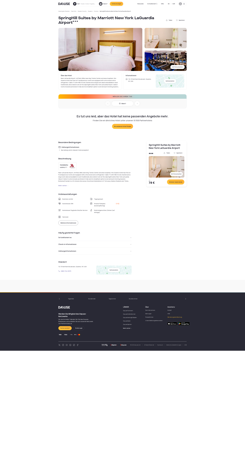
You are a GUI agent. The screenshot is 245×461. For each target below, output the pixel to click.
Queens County (82, 11)
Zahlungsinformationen (67, 251)
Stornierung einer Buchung (174, 317)
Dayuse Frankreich (128, 310)
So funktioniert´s (152, 4)
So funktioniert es (65, 237)
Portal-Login (78, 328)
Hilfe (162, 4)
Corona (96, 11)
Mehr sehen (62, 185)
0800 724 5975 (66, 271)
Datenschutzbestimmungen (173, 345)
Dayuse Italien (127, 321)
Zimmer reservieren (175, 182)
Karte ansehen (170, 81)
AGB (185, 345)
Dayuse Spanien (127, 324)
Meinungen (148, 314)
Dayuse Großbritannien (129, 314)
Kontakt (169, 310)
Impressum (160, 345)
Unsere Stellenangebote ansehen (154, 320)
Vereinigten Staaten (64, 11)
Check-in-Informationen (67, 244)
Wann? (123, 104)
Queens (90, 11)
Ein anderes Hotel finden (122, 126)
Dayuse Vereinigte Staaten (130, 317)
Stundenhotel (91, 299)
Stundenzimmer (133, 299)
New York (73, 11)
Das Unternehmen (150, 310)
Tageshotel (71, 299)
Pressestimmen (149, 317)
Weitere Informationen (68, 223)
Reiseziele (140, 4)
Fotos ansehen (178, 67)
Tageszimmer (112, 299)
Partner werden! (65, 328)
